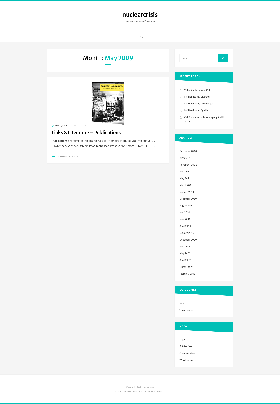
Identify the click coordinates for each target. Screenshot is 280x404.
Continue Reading (67, 156)
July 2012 (184, 157)
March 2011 (186, 185)
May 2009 (185, 253)
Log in (182, 339)
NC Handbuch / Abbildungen (199, 103)
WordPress (160, 391)
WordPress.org (187, 359)
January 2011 (186, 191)
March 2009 (186, 266)
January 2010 (186, 232)
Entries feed (185, 346)
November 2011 (188, 164)
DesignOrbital (138, 391)
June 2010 (185, 219)
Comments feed (187, 353)
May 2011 (185, 178)
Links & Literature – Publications (86, 132)
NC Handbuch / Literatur (197, 96)
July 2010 (184, 212)
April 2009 (185, 260)
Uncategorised (82, 125)
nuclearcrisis (140, 14)
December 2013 (188, 151)
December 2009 (188, 239)
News (182, 303)
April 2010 (185, 225)
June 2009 (185, 246)
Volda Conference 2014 (197, 89)
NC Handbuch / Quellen (196, 110)
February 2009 (187, 273)
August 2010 (186, 205)
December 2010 (188, 198)
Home (141, 37)
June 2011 (185, 171)
